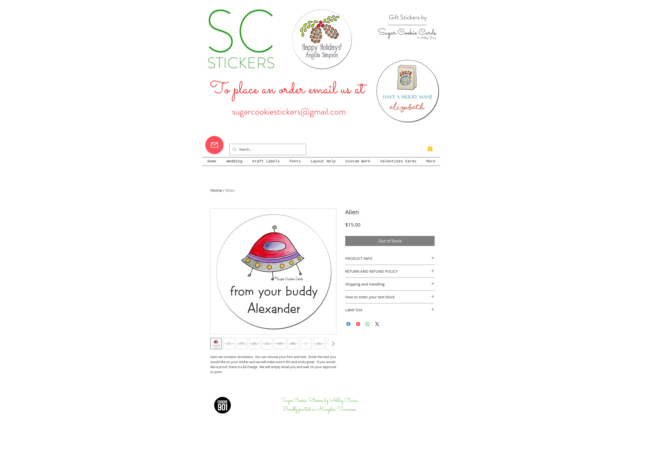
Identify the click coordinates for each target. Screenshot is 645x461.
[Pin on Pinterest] (358, 324)
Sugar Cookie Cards (407, 33)
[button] (430, 148)
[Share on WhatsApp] (368, 324)
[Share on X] (377, 324)
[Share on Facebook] (348, 324)
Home (216, 190)
